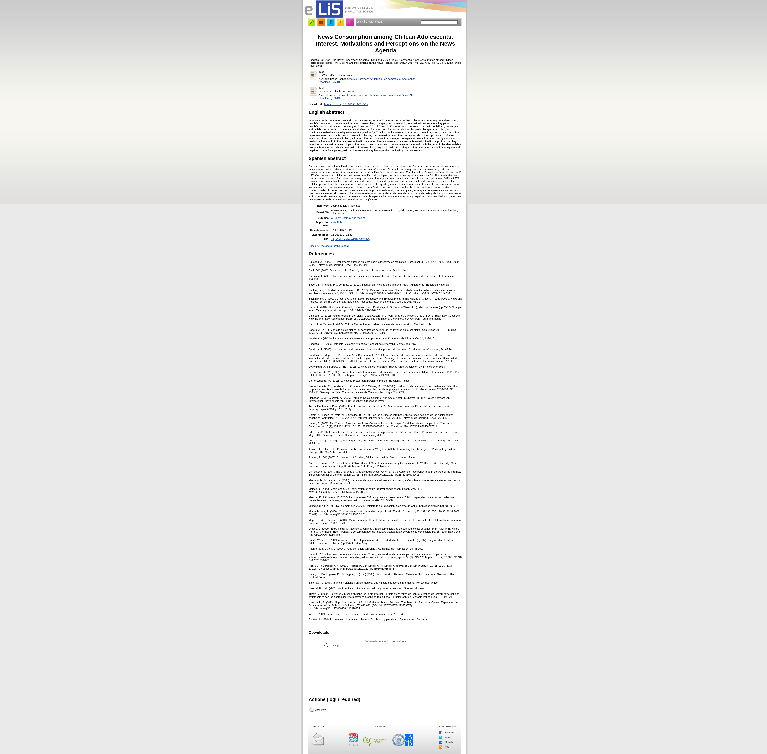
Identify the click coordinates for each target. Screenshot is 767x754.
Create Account (374, 21)
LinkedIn (448, 742)
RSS (446, 747)
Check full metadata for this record (329, 245)
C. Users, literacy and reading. (348, 217)
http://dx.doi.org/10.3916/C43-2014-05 (346, 104)
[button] (311, 710)
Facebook (449, 732)
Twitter (447, 737)
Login (360, 21)
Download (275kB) (329, 81)
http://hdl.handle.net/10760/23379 (350, 239)
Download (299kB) (329, 98)
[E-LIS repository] (339, 16)
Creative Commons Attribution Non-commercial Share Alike (381, 78)
